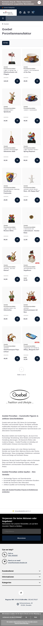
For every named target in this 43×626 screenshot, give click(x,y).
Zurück (6, 24)
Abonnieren (21, 538)
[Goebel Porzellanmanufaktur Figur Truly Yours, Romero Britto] (11, 216)
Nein (35, 617)
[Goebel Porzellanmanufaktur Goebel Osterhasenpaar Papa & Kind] (11, 335)
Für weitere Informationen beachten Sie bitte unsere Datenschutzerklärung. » (22, 622)
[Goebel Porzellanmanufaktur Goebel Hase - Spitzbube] (11, 97)
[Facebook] (21, 593)
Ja (26, 617)
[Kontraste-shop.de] (8, 12)
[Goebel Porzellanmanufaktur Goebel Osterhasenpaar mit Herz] (31, 296)
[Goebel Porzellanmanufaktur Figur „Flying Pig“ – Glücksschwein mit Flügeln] (11, 58)
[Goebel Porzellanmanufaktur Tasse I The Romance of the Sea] (31, 58)
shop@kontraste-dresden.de (17, 562)
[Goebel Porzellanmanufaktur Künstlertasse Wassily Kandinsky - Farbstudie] (11, 177)
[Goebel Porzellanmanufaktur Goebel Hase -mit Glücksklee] (11, 296)
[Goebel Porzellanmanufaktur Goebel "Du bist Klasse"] (11, 256)
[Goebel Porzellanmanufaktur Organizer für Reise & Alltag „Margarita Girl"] (31, 335)
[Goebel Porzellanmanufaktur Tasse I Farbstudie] (31, 97)
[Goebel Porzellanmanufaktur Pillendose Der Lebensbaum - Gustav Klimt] (31, 216)
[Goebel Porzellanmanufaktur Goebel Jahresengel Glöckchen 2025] (11, 137)
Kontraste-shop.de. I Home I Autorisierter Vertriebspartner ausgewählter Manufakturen (18, 3)
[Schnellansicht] (17, 81)
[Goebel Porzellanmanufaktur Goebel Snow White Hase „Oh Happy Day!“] (31, 177)
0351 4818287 (13, 555)
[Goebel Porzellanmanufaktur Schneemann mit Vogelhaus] (31, 256)
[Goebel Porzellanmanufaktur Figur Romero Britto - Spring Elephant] (31, 137)
